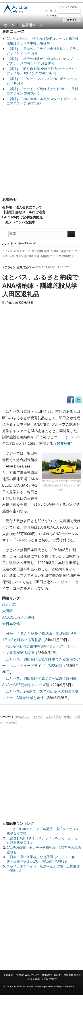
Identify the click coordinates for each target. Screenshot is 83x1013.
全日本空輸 (11, 624)
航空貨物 (37, 251)
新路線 (44, 256)
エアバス (55, 256)
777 (10, 251)
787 (4, 251)
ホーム (9, 25)
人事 (12, 256)
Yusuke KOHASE (20, 302)
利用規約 (47, 975)
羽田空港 (11, 723)
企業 (19, 267)
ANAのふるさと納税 (18, 617)
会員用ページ (32, 25)
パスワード (51, 15)
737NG (54, 251)
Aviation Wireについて (27, 975)
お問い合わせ (49, 978)
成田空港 (21, 256)
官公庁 (27, 267)
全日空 (67, 716)
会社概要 (8, 975)
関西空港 (33, 256)
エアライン (8, 267)
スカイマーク (22, 251)
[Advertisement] (41, 151)
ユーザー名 (51, 11)
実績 (47, 251)
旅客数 (66, 256)
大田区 (7, 611)
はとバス (9, 604)
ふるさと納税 (53, 716)
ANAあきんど (22, 716)
